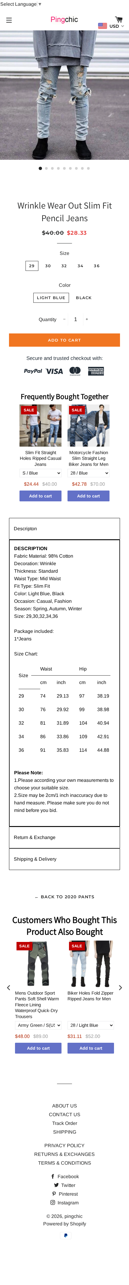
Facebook (67, 1176)
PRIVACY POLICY (64, 1145)
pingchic (73, 1216)
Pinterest (68, 1194)
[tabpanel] (64, 683)
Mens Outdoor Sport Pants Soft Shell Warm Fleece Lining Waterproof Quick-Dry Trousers (37, 1004)
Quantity (47, 319)
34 (81, 265)
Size (64, 253)
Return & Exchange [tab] (35, 837)
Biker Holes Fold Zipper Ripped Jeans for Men (90, 996)
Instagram (67, 1202)
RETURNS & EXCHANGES (64, 1154)
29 (32, 265)
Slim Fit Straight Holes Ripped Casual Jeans (40, 458)
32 (64, 265)
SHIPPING (64, 1132)
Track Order (64, 1123)
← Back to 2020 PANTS (64, 897)
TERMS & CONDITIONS (64, 1163)
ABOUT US (64, 1105)
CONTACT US (64, 1114)
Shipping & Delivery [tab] (35, 859)
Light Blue (51, 297)
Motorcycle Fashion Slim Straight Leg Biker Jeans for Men (88, 458)
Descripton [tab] (25, 528)
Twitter (67, 1185)
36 (97, 265)
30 (48, 265)
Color (64, 285)
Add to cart (40, 496)
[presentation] (8, 987)
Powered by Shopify (64, 1223)
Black (84, 297)
